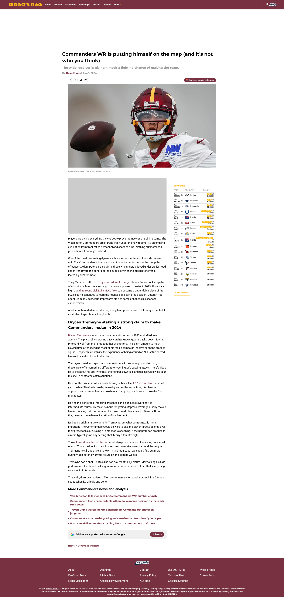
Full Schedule (181, 292)
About (71, 569)
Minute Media (52, 589)
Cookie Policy (208, 575)
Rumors (58, 4)
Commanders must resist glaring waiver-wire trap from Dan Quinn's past (116, 518)
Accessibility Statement (114, 580)
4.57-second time (143, 383)
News (48, 4)
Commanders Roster (89, 545)
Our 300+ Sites (176, 569)
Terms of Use (176, 575)
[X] (267, 4)
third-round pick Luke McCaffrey (98, 290)
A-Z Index (145, 580)
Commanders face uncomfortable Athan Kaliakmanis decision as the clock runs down (117, 503)
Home (71, 545)
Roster (96, 4)
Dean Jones (73, 73)
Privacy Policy (148, 575)
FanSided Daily (77, 575)
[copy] (86, 80)
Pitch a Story (107, 575)
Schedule (70, 4)
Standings (84, 4)
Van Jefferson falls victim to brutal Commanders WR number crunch (113, 496)
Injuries (107, 4)
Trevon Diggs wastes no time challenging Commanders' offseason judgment (112, 511)
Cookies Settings (178, 580)
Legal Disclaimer (78, 580)
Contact (144, 569)
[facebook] (261, 4)
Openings (105, 569)
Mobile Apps (207, 569)
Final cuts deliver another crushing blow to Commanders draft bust (112, 523)
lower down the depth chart (92, 442)
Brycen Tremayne (78, 335)
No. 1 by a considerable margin (112, 282)
